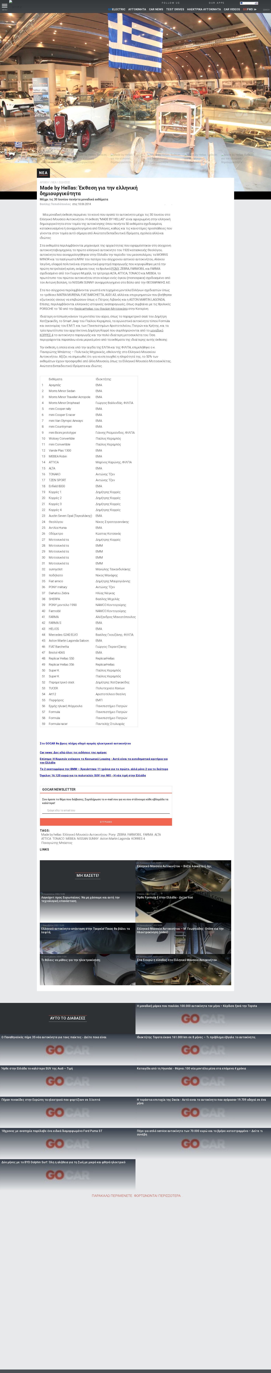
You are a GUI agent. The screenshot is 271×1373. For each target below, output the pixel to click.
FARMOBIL (135, 834)
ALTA (157, 834)
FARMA (148, 834)
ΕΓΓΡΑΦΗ (106, 822)
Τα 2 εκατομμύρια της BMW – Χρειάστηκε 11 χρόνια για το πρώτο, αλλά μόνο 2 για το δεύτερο (104, 769)
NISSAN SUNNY (88, 838)
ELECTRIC (116, 9)
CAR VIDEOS (232, 9)
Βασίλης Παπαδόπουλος (55, 204)
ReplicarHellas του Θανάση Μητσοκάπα (101, 309)
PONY (115, 268)
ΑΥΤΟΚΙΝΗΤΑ (137, 9)
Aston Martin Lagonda (115, 838)
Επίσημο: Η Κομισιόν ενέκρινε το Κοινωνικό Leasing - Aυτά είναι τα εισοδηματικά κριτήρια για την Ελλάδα (104, 760)
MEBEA (71, 838)
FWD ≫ (250, 9)
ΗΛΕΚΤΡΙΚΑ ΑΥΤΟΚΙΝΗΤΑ (204, 9)
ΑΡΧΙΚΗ (44, 182)
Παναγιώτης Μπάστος (56, 843)
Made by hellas (51, 834)
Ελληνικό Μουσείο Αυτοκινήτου (85, 834)
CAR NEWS (156, 9)
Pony (112, 834)
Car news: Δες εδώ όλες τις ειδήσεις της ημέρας (73, 752)
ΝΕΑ (43, 173)
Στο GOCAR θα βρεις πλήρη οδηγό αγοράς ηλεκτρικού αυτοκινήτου (85, 743)
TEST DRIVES (175, 9)
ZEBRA (121, 834)
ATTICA (46, 838)
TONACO (58, 838)
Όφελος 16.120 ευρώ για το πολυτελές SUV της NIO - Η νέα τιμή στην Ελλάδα (93, 775)
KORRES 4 (138, 838)
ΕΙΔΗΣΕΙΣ (64, 182)
